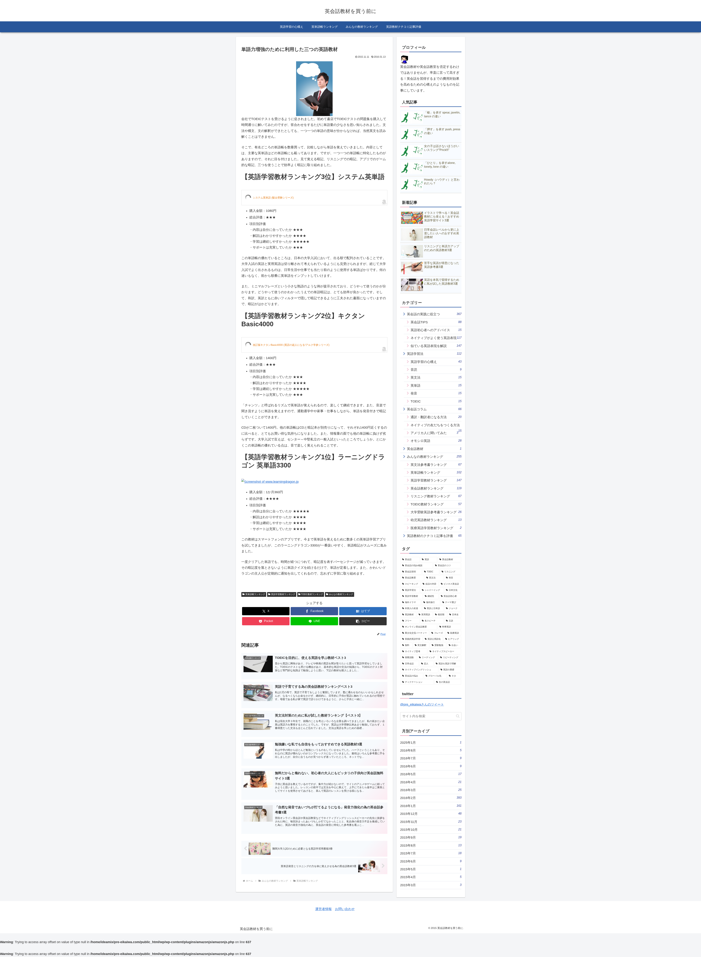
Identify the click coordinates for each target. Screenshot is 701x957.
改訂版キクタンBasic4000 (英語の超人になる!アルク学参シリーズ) (291, 344)
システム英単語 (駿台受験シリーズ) (273, 197)
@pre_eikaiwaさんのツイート (422, 704)
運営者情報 (323, 909)
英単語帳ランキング (255, 594)
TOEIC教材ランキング (312, 594)
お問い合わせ (345, 909)
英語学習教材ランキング (283, 594)
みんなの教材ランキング (341, 594)
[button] (363, 621)
